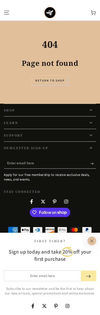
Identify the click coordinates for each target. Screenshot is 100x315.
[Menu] (6, 12)
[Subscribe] (93, 163)
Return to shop (50, 81)
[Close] (91, 241)
